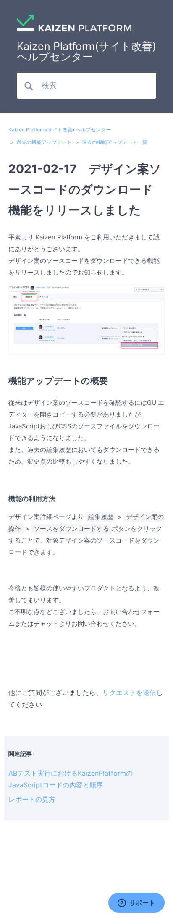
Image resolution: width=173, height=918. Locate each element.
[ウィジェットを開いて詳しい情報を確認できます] (136, 903)
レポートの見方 (31, 799)
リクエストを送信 (129, 692)
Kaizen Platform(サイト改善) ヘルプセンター (59, 129)
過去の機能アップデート (44, 142)
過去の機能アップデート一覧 (114, 142)
